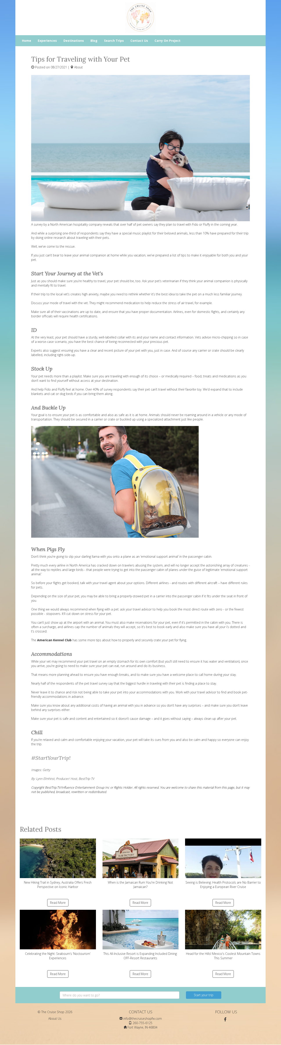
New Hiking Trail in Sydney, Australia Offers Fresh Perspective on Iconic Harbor (58, 884)
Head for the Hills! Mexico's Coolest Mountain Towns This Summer (223, 956)
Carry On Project (167, 40)
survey (38, 224)
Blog (93, 40)
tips (98, 640)
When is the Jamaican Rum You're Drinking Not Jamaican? (140, 884)
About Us (54, 1018)
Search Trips (114, 40)
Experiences (47, 40)
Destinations (73, 40)
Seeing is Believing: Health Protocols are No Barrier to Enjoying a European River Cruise (223, 884)
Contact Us (139, 40)
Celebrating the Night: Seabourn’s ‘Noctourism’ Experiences (57, 956)
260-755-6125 (142, 1023)
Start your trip (203, 995)
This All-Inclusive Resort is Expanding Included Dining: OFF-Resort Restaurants (140, 956)
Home (26, 40)
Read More (58, 903)
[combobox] (119, 995)
